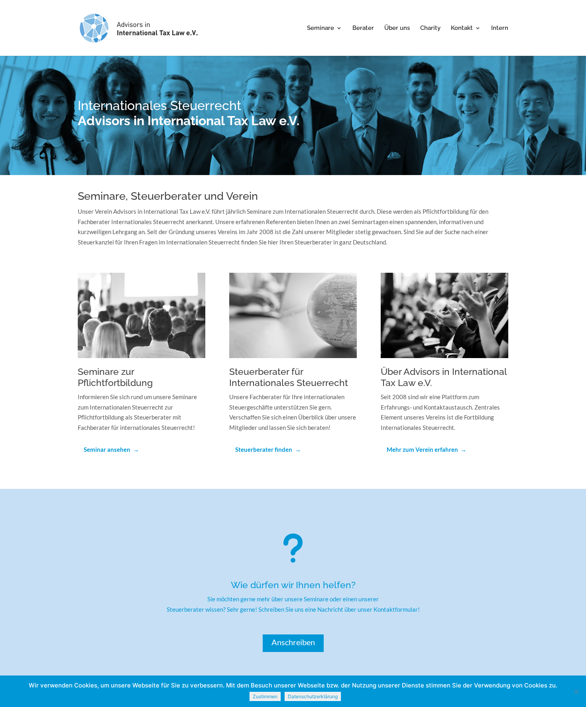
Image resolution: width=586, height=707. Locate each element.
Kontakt (462, 28)
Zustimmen (265, 696)
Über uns (397, 28)
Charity (430, 28)
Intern (499, 28)
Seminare (320, 28)
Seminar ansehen (107, 449)
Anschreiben (293, 642)
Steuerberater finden (263, 449)
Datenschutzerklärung (313, 696)
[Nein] (576, 691)
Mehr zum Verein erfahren (422, 449)
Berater (363, 28)
